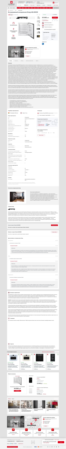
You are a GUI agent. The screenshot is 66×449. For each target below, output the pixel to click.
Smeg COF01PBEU (11, 364)
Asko (26, 7)
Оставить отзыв (16, 14)
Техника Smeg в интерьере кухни (52, 406)
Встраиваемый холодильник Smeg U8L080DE (17, 386)
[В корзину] (18, 369)
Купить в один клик (54, 19)
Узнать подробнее (46, 442)
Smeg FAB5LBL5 (41, 377)
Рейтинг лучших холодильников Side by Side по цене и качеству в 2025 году (27, 406)
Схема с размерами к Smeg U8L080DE (47, 115)
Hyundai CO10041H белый (42, 387)
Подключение (49, 5)
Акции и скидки (32, 5)
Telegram (48, 124)
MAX (47, 125)
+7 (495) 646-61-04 (40, 124)
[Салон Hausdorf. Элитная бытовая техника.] (8, 10)
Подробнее (13, 434)
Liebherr (44, 7)
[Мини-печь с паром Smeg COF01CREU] (26, 358)
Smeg (20, 7)
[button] (9, 29)
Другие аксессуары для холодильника (48, 351)
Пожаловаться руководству (12, 446)
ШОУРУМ (27, 5)
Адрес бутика (38, 5)
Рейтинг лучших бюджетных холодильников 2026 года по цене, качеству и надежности (14, 406)
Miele (32, 7)
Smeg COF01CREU (24, 364)
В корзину (54, 17)
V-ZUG (38, 7)
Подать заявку (41, 135)
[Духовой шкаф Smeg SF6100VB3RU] (39, 358)
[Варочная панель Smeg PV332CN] (52, 358)
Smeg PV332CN (50, 364)
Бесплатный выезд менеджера (49, 439)
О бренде (22, 60)
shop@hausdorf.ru (20, 443)
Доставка (44, 5)
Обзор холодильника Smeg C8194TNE (39, 406)
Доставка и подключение (29, 60)
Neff (50, 7)
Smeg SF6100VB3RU (38, 364)
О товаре (10, 60)
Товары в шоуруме (55, 5)
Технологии (16, 60)
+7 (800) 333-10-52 (40, 125)
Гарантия (37, 60)
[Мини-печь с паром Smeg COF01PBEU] (13, 358)
